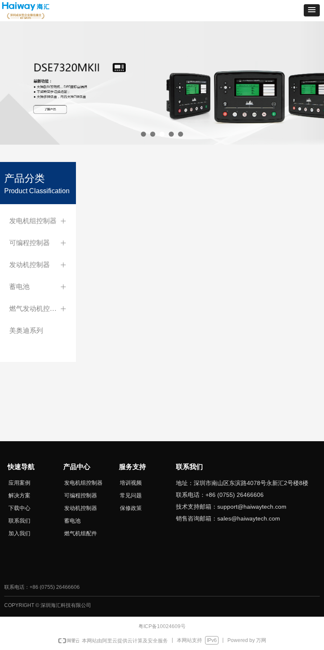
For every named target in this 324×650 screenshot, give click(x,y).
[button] (312, 10)
